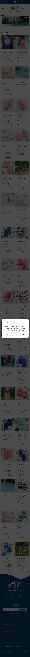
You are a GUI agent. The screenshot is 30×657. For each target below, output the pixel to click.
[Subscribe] (23, 334)
